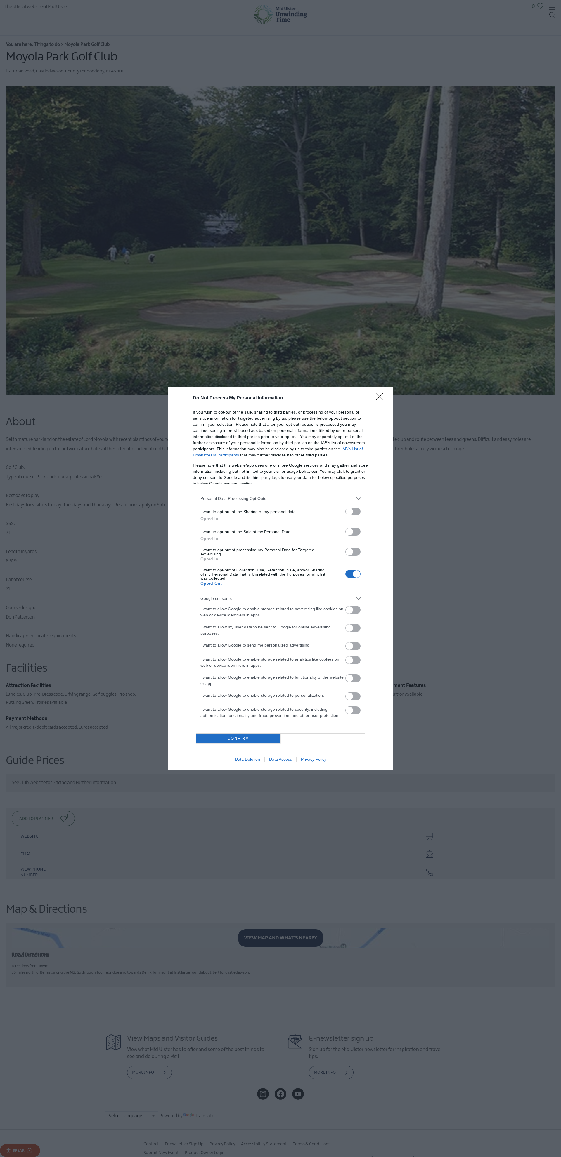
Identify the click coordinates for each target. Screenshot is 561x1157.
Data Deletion (247, 759)
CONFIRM (238, 738)
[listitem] (280, 499)
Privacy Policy (313, 759)
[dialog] (280, 578)
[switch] (353, 511)
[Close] (381, 398)
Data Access (280, 759)
